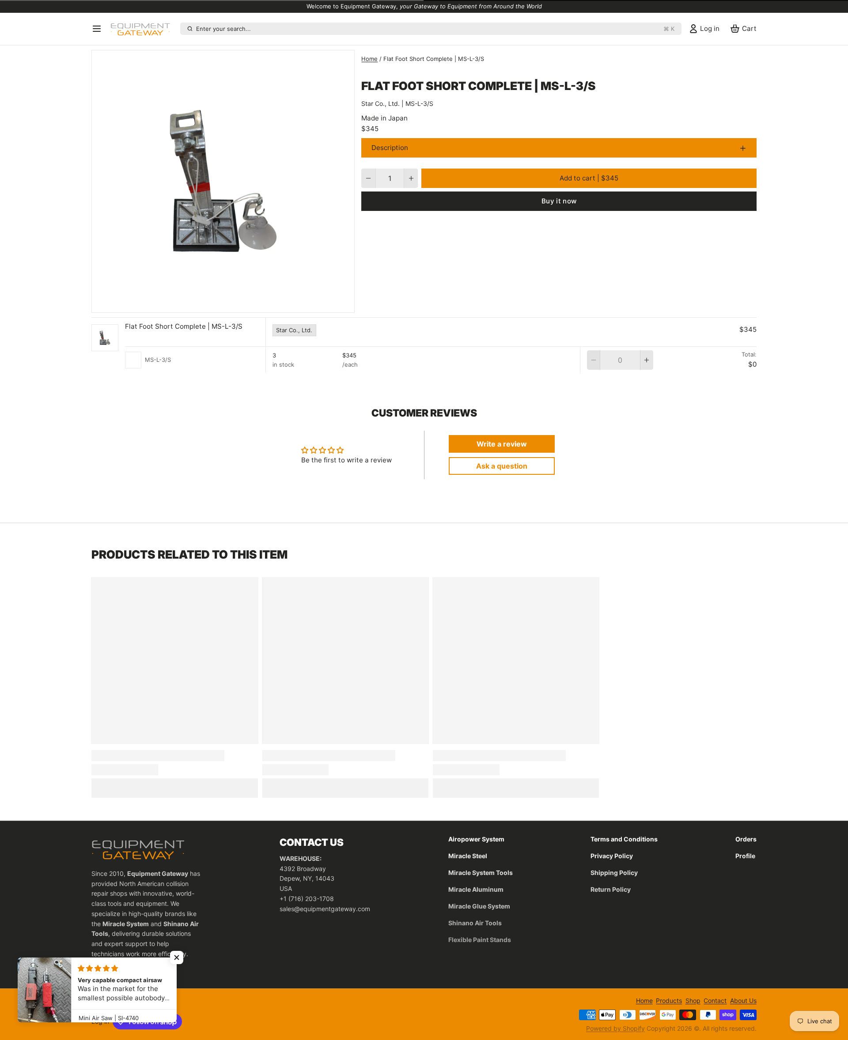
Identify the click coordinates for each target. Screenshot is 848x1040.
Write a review (502, 443)
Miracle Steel (467, 856)
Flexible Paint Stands (479, 939)
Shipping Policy (614, 872)
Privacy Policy (612, 856)
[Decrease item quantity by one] (368, 178)
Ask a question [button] (501, 466)
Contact (715, 1000)
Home (369, 58)
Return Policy (611, 889)
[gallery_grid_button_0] (220, 303)
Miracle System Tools (480, 872)
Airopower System (476, 839)
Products (669, 1000)
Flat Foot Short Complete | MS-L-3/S (183, 326)
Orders (746, 839)
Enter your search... (435, 28)
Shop (692, 1000)
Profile (745, 856)
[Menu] (99, 28)
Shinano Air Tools (475, 923)
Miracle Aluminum (476, 889)
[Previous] (207, 303)
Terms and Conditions (624, 839)
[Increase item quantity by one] (411, 178)
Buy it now (559, 201)
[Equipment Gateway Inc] (143, 28)
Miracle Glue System (479, 906)
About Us (743, 1000)
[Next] (239, 303)
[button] (589, 178)
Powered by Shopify (615, 1028)
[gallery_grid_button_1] (230, 303)
